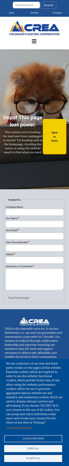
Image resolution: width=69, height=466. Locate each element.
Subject (10, 254)
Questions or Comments (19, 266)
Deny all (33, 448)
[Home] (34, 29)
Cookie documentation (19, 428)
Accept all (33, 458)
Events (35, 12)
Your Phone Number (17, 242)
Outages (57, 12)
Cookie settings (33, 438)
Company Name (14, 207)
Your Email (11, 230)
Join (11, 12)
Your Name (12, 218)
